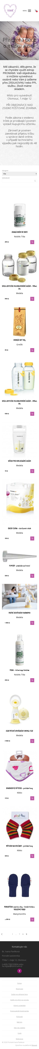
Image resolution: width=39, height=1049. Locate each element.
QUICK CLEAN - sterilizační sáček (19, 528)
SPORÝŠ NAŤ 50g (20, 340)
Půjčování (19, 1017)
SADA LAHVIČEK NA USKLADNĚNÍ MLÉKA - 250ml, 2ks (19, 402)
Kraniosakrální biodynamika (19, 1011)
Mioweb (34, 1045)
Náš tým (19, 1022)
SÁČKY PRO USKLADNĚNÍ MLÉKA (19, 461)
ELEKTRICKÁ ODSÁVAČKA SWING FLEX (19, 731)
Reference (19, 1039)
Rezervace (19, 989)
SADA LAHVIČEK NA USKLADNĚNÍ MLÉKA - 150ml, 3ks (19, 287)
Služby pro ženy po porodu (19, 1000)
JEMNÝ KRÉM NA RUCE (20, 232)
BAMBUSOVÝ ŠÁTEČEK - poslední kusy (19, 788)
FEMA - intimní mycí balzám (19, 670)
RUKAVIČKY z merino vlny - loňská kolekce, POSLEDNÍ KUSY (19, 908)
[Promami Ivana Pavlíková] (10, 10)
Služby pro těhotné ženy (19, 994)
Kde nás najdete (19, 1028)
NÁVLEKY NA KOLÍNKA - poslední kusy (19, 846)
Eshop (19, 983)
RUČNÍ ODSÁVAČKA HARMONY (19, 613)
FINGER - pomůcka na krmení (19, 565)
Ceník (19, 1033)
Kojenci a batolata (20, 1005)
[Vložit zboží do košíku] (32, 242)
